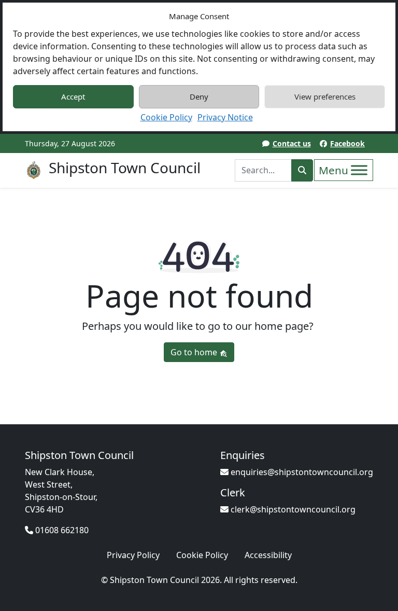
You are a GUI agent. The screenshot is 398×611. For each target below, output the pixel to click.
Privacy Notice (225, 117)
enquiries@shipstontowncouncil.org (301, 472)
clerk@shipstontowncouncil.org (292, 509)
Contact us (292, 143)
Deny (199, 96)
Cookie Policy (166, 117)
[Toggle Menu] (359, 170)
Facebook (347, 143)
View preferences (325, 96)
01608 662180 (61, 530)
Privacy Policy (133, 555)
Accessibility (268, 555)
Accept (73, 96)
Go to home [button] (194, 352)
